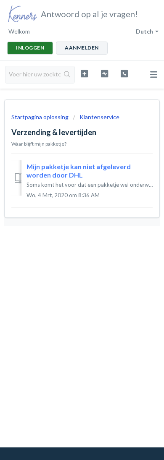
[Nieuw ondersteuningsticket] (84, 73)
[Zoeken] (67, 74)
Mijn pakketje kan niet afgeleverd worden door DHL (78, 170)
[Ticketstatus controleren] (104, 73)
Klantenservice (99, 116)
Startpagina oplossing (40, 116)
